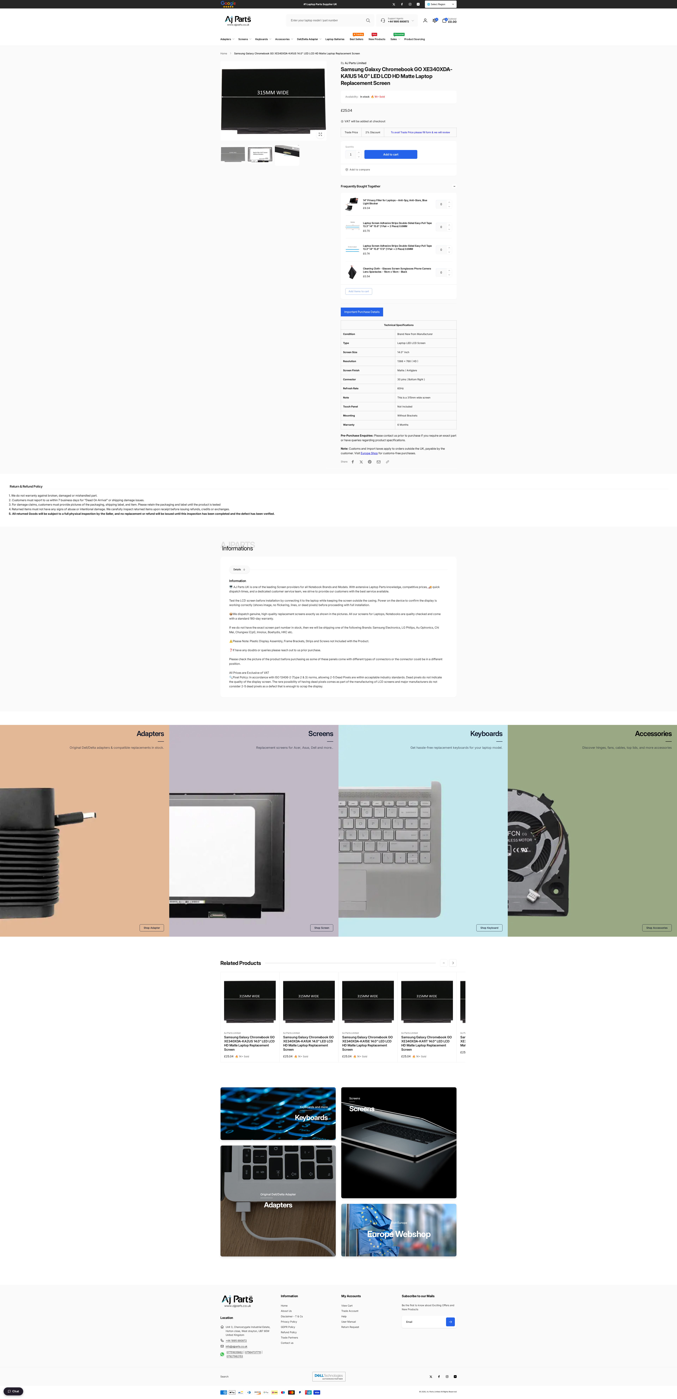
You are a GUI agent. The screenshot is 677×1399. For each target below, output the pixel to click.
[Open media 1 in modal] (273, 101)
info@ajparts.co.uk (236, 1346)
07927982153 (235, 1356)
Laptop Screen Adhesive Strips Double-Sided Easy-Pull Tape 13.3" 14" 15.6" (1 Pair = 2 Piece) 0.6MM (397, 224)
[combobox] (330, 20)
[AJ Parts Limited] (237, 1308)
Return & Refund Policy (26, 486)
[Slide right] (453, 963)
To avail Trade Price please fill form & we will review (420, 132)
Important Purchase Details (362, 312)
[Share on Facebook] (353, 462)
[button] (449, 20)
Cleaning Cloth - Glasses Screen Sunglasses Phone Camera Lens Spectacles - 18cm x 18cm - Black (397, 270)
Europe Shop (369, 453)
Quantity (349, 147)
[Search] (368, 20)
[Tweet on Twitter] (361, 462)
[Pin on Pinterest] (369, 462)
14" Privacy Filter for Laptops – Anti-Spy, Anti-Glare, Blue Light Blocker (395, 202)
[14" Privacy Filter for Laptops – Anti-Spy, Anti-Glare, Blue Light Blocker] (352, 204)
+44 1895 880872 (236, 1340)
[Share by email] (378, 462)
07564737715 (253, 1352)
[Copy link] (387, 462)
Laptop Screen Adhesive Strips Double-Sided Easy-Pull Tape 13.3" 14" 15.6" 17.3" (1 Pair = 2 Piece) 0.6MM (397, 247)
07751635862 (235, 1352)
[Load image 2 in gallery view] (260, 154)
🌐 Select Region (436, 4)
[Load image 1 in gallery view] (233, 154)
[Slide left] (443, 963)
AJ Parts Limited (353, 63)
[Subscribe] (450, 1321)
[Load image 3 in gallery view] (287, 155)
